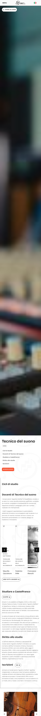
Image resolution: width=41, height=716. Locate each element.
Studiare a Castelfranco (11, 457)
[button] (36, 549)
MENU (4, 3)
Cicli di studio (7, 451)
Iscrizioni (6, 464)
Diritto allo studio (9, 460)
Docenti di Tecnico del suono (13, 454)
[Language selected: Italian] (36, 3)
